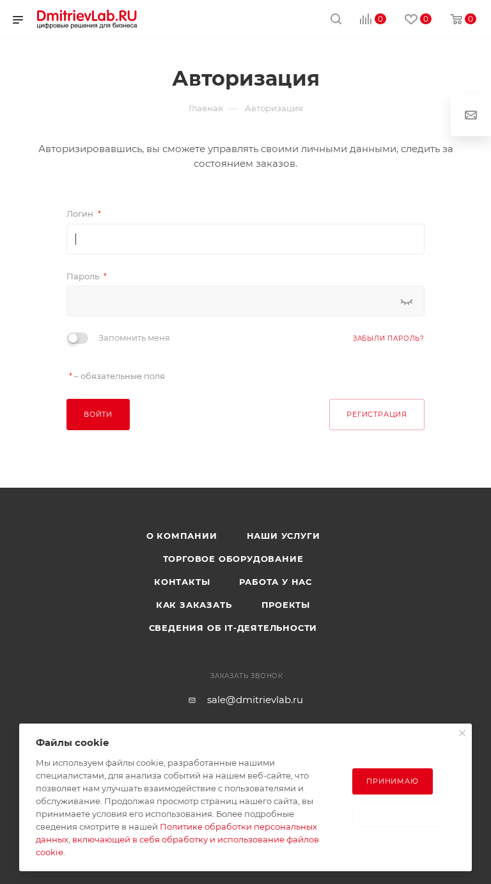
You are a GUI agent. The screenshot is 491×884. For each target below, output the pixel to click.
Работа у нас (275, 582)
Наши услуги (283, 536)
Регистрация (377, 414)
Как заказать (194, 605)
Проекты (286, 605)
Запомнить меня (134, 337)
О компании (181, 536)
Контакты (182, 582)
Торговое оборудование (233, 559)
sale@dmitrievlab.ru (255, 700)
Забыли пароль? (389, 338)
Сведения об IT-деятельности (233, 628)
